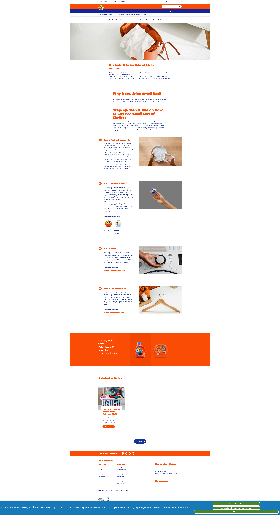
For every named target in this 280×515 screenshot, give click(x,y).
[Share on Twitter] (112, 69)
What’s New (162, 11)
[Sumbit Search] (179, 6)
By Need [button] (121, 464)
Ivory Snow (111, 490)
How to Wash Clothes (149, 11)
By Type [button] (102, 464)
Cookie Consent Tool (108, 509)
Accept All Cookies (236, 504)
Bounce (120, 490)
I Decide (236, 512)
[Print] (119, 69)
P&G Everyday (126, 490)
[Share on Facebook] (110, 69)
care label (123, 257)
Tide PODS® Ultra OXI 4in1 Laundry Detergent (117, 189)
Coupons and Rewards (174, 11)
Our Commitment (135, 11)
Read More (109, 427)
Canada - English (176, 1)
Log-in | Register (166, 1)
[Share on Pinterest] (114, 69)
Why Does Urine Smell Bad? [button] (105, 14)
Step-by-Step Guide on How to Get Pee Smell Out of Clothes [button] (130, 14)
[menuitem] (123, 11)
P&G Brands (105, 490)
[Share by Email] (117, 69)
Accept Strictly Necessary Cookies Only (236, 508)
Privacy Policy (26, 509)
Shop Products (123, 11)
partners (30, 507)
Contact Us (157, 1)
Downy (116, 490)
